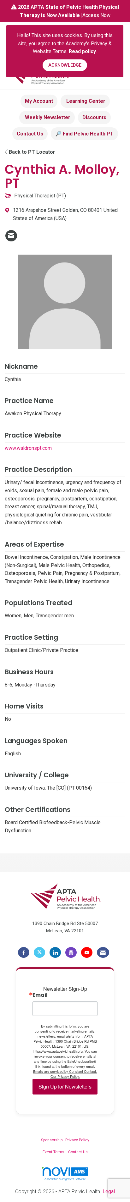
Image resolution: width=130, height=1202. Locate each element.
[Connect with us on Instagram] (71, 952)
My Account (39, 101)
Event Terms (53, 1152)
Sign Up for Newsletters (65, 1086)
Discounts (94, 117)
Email (40, 995)
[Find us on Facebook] (23, 952)
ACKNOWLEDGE (64, 65)
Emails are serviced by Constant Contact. (65, 1071)
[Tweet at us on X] (39, 952)
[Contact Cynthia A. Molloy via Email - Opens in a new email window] (11, 235)
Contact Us (30, 134)
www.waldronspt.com (28, 448)
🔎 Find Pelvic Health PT (84, 134)
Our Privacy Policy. (65, 1076)
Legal (109, 1191)
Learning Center (85, 101)
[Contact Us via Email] (103, 952)
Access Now (96, 15)
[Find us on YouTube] (86, 952)
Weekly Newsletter (47, 117)
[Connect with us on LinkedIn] (55, 952)
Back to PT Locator (31, 152)
